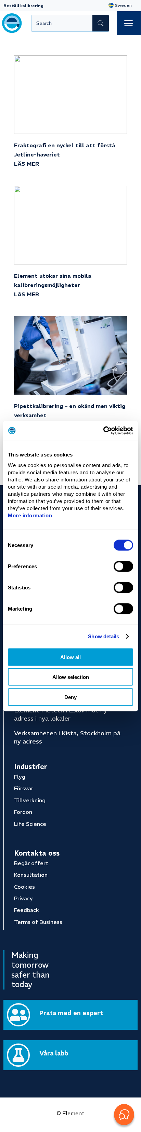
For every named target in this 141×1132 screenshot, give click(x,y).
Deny (70, 697)
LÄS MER (26, 163)
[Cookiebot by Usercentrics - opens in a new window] (103, 430)
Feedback (26, 909)
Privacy (23, 898)
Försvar (23, 788)
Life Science (30, 823)
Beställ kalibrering (23, 5)
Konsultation (31, 874)
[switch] (123, 566)
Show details (103, 636)
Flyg (19, 776)
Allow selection (70, 677)
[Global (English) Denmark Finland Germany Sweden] (121, 6)
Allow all (70, 657)
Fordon (23, 811)
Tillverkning (30, 800)
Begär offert (31, 863)
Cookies (24, 886)
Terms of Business (38, 921)
